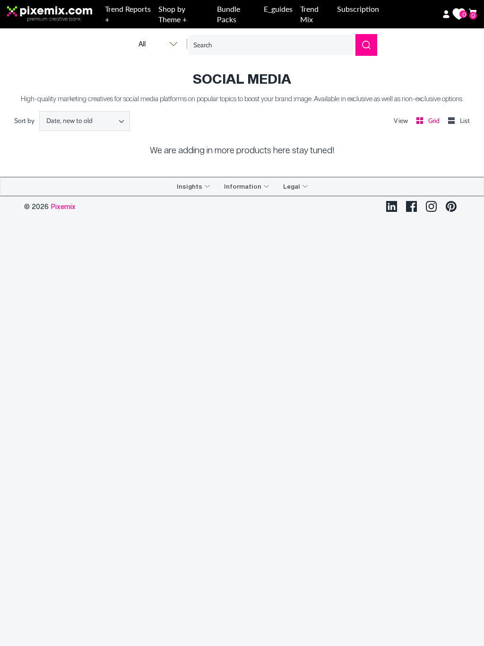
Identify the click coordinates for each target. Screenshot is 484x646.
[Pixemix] (54, 14)
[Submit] (366, 45)
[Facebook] (411, 206)
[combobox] (84, 121)
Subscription (358, 8)
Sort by (24, 120)
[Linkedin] (391, 206)
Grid (434, 120)
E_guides (278, 8)
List (465, 120)
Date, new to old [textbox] (69, 121)
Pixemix (63, 206)
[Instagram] (431, 206)
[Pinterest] (451, 206)
